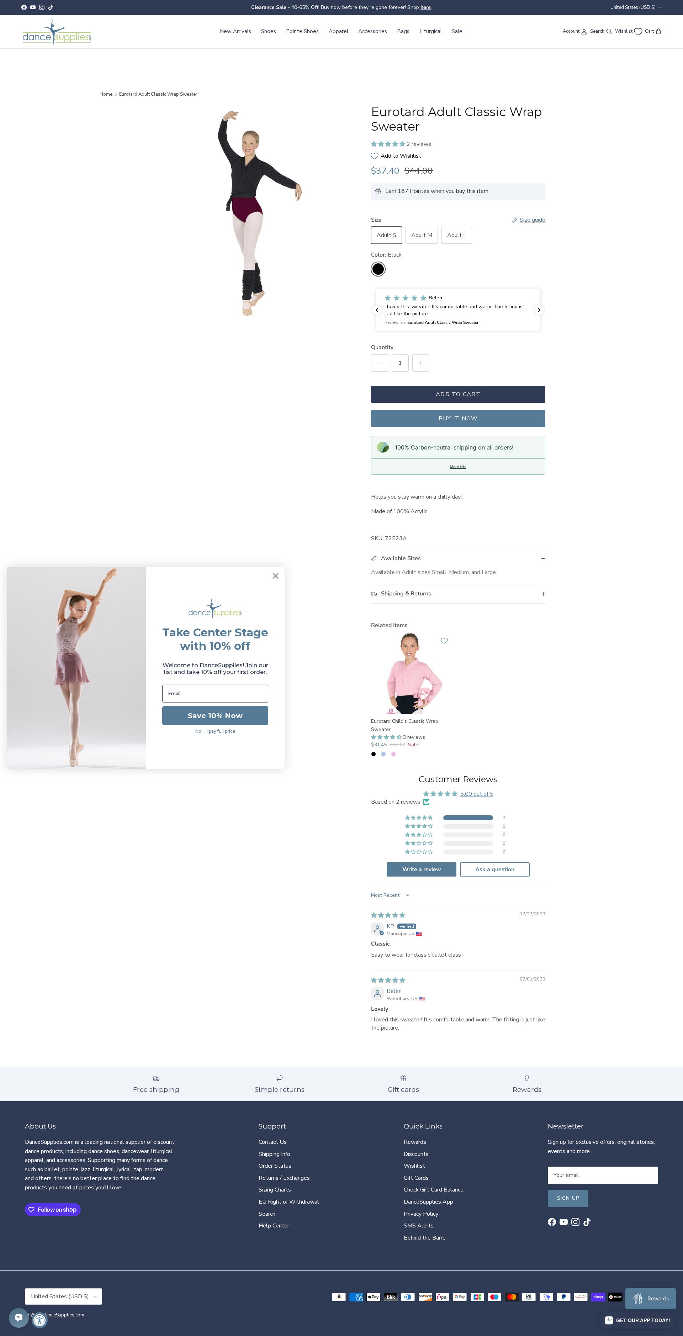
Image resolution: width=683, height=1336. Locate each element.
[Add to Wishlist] (444, 640)
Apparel (338, 31)
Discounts (416, 1154)
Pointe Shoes (302, 31)
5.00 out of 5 (476, 794)
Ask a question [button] (494, 869)
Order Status (275, 1166)
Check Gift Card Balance (434, 1190)
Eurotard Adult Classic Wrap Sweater (158, 94)
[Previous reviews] (377, 310)
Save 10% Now (215, 715)
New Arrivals (235, 31)
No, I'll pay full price (215, 731)
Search (267, 1214)
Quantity (382, 347)
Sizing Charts (275, 1190)
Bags (403, 31)
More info (458, 466)
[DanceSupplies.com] (56, 32)
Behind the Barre (425, 1238)
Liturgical (430, 31)
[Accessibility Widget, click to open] (40, 1320)
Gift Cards (416, 1178)
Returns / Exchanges (284, 1178)
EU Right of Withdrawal (289, 1202)
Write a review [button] (421, 869)
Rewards (415, 1142)
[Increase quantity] (420, 363)
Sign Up (568, 1198)
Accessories (372, 31)
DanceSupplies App (428, 1202)
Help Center (274, 1226)
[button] (389, 144)
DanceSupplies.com (63, 1315)
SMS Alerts (419, 1226)
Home (106, 94)
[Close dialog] (275, 576)
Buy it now (458, 418)
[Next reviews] (539, 310)
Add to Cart (458, 394)
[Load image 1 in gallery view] (246, 213)
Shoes (268, 31)
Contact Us (273, 1142)
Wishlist (414, 1166)
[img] (388, 915)
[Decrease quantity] (379, 363)
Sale (457, 31)
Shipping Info (274, 1154)
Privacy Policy (421, 1214)
